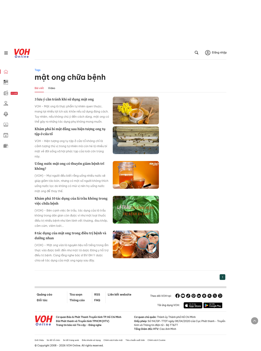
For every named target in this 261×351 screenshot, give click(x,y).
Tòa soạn (75, 294)
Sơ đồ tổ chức (53, 340)
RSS (97, 294)
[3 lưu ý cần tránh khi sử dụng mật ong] (136, 110)
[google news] (204, 296)
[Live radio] (20, 93)
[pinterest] (193, 296)
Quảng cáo (44, 294)
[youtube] (183, 296)
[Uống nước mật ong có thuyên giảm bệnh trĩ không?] (136, 175)
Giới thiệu (39, 340)
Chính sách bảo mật (113, 340)
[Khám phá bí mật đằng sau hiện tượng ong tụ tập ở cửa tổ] (136, 140)
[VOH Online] (44, 321)
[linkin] (199, 296)
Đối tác (42, 300)
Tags (37, 70)
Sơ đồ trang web (71, 340)
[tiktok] (188, 296)
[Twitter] (215, 296)
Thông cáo (77, 300)
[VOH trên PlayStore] (212, 306)
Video (51, 88)
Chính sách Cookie (156, 340)
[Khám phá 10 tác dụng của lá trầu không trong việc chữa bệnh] (136, 210)
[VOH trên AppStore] (193, 306)
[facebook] (177, 296)
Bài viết (39, 88)
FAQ (97, 300)
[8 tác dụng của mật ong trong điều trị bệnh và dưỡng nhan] (136, 244)
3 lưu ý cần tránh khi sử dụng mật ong (64, 99)
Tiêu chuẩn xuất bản (135, 340)
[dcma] (209, 296)
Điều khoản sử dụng (91, 340)
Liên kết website (119, 294)
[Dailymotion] (220, 296)
